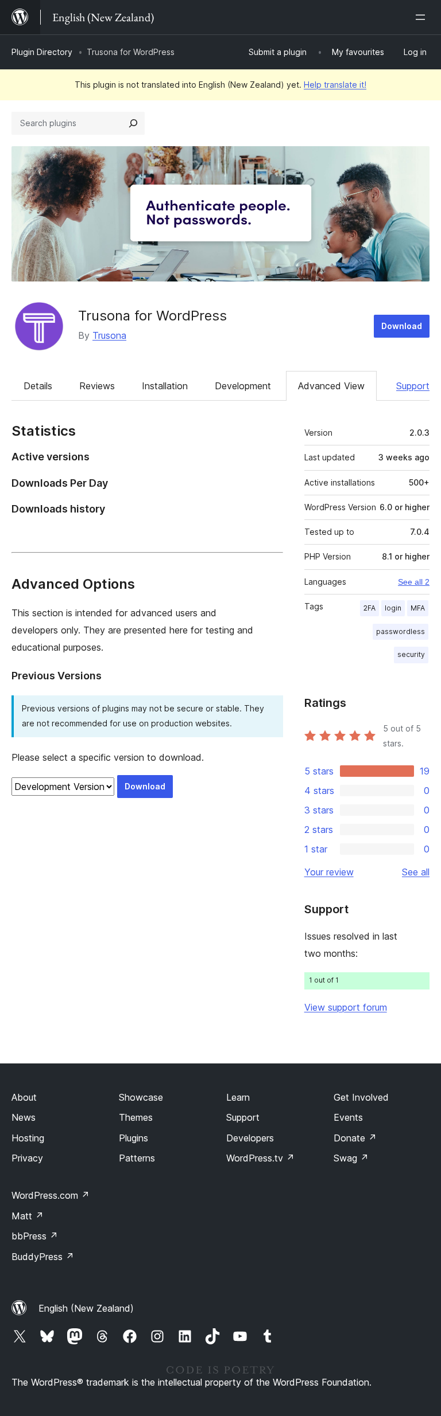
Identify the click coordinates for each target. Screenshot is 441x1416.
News (23, 1117)
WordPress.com (50, 1195)
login (393, 608)
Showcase (141, 1097)
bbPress (34, 1236)
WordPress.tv (260, 1158)
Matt (27, 1216)
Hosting (27, 1138)
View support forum (345, 1007)
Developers (250, 1138)
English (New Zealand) (86, 1308)
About (24, 1097)
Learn (238, 1097)
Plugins (133, 1138)
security (411, 654)
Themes (136, 1117)
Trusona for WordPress (152, 315)
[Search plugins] (133, 123)
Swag (351, 1158)
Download (401, 326)
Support (413, 386)
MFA (418, 608)
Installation (165, 386)
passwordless (400, 631)
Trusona (109, 335)
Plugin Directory (41, 52)
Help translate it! (335, 84)
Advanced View (331, 386)
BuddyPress (42, 1256)
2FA (369, 608)
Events (348, 1117)
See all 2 (414, 581)
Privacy (27, 1158)
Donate (355, 1138)
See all (416, 872)
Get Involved (361, 1097)
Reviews (97, 386)
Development (243, 386)
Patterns (137, 1158)
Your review (329, 872)
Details (38, 386)
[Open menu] (422, 17)
